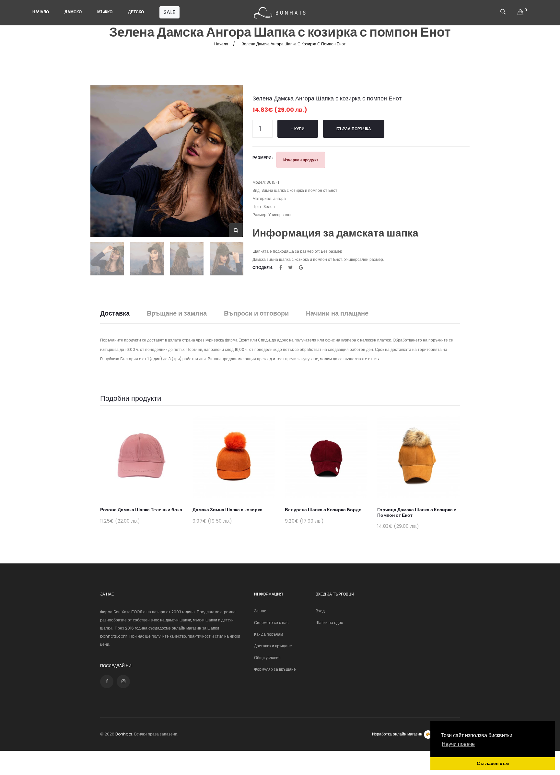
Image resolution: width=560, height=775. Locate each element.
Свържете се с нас (271, 622)
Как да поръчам (268, 634)
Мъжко (104, 12)
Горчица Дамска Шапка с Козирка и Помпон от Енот (417, 512)
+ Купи (298, 129)
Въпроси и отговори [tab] (256, 313)
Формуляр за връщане (275, 669)
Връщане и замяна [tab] (177, 313)
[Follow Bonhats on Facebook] (106, 681)
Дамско (73, 12)
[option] (166, 161)
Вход (320, 611)
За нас (260, 611)
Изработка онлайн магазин (397, 734)
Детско (136, 12)
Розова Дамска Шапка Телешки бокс (141, 509)
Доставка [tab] (115, 313)
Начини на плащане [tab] (337, 313)
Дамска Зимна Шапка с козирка (227, 509)
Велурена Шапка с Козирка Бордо (323, 509)
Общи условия (267, 657)
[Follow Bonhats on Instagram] (123, 681)
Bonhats (123, 734)
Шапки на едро (329, 622)
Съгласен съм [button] (493, 763)
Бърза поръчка (353, 129)
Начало (40, 12)
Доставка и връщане (273, 646)
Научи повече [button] (458, 744)
